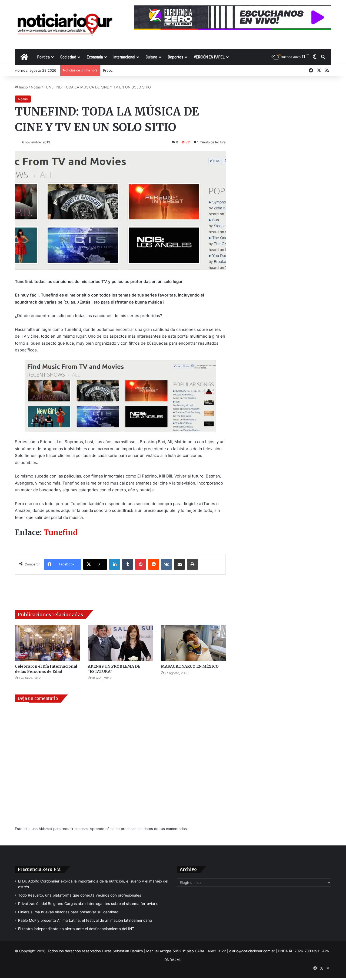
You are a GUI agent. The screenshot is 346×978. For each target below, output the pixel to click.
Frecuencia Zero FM (39, 869)
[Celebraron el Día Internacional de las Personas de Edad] (47, 643)
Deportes (175, 56)
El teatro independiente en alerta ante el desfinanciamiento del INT (76, 929)
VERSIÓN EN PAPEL (209, 56)
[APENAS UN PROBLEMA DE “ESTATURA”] (120, 643)
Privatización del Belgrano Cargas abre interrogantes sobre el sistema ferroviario (88, 903)
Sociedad (68, 56)
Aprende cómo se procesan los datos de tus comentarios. (139, 828)
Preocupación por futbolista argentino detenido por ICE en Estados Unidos (166, 70)
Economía (95, 56)
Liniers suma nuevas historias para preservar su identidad (68, 912)
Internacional (124, 56)
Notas (36, 87)
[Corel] (120, 396)
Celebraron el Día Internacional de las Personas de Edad (46, 669)
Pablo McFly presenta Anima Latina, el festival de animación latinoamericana (85, 920)
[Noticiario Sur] (65, 24)
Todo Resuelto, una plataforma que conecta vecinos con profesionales (79, 895)
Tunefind (61, 532)
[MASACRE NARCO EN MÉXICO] (193, 643)
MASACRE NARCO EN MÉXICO (190, 666)
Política (43, 56)
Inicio (23, 87)
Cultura (151, 56)
